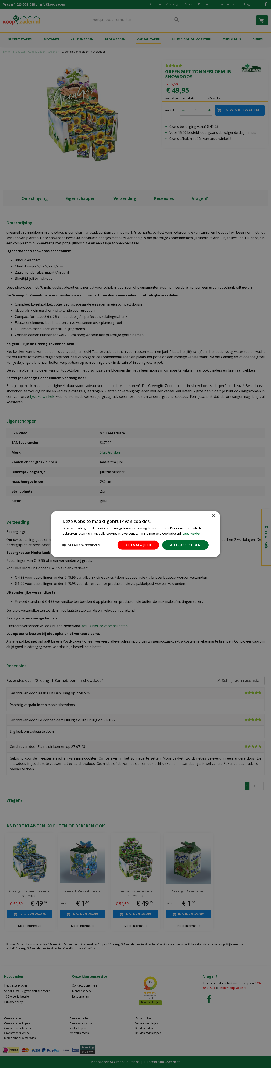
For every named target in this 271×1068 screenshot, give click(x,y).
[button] (81, 545)
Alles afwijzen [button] (138, 545)
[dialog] (135, 534)
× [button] (213, 515)
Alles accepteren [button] (185, 545)
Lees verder (191, 533)
